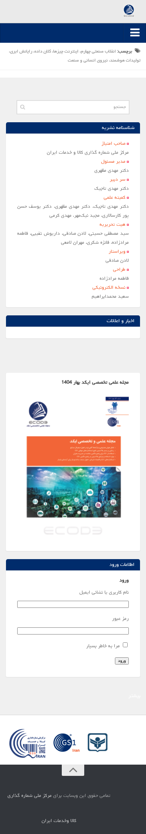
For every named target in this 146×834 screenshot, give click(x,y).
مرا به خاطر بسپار (103, 646)
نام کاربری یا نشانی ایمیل (104, 593)
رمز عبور (120, 619)
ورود (122, 660)
